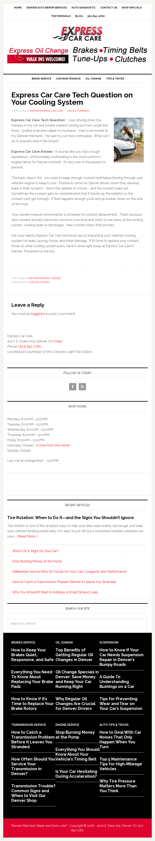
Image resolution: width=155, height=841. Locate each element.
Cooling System (39, 282)
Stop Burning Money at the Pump (37, 561)
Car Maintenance (39, 278)
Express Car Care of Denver (77, 34)
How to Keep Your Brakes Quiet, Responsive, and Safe (32, 655)
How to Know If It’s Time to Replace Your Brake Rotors (32, 703)
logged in (38, 314)
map (58, 341)
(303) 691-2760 (29, 346)
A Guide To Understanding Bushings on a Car (116, 681)
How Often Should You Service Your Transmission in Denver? (33, 766)
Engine (56, 278)
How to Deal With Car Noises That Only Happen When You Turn (120, 739)
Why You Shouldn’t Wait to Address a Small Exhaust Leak (55, 592)
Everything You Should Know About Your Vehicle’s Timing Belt (77, 754)
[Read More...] (27, 536)
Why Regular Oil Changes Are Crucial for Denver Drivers (75, 703)
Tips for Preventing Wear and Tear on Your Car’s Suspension (120, 703)
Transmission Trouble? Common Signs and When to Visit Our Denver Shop (33, 793)
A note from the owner (53, 445)
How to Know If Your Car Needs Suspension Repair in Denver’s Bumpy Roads (121, 657)
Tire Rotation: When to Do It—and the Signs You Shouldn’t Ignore (70, 517)
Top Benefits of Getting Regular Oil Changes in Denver (74, 655)
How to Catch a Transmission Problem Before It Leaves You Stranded (64, 582)
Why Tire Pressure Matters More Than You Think (118, 786)
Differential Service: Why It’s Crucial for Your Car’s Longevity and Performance (69, 572)
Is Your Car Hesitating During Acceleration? (76, 774)
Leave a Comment (78, 110)
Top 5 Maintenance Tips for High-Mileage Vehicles (120, 764)
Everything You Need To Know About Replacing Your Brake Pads (32, 679)
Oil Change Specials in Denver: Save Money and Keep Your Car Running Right (77, 679)
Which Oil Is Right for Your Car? (35, 551)
